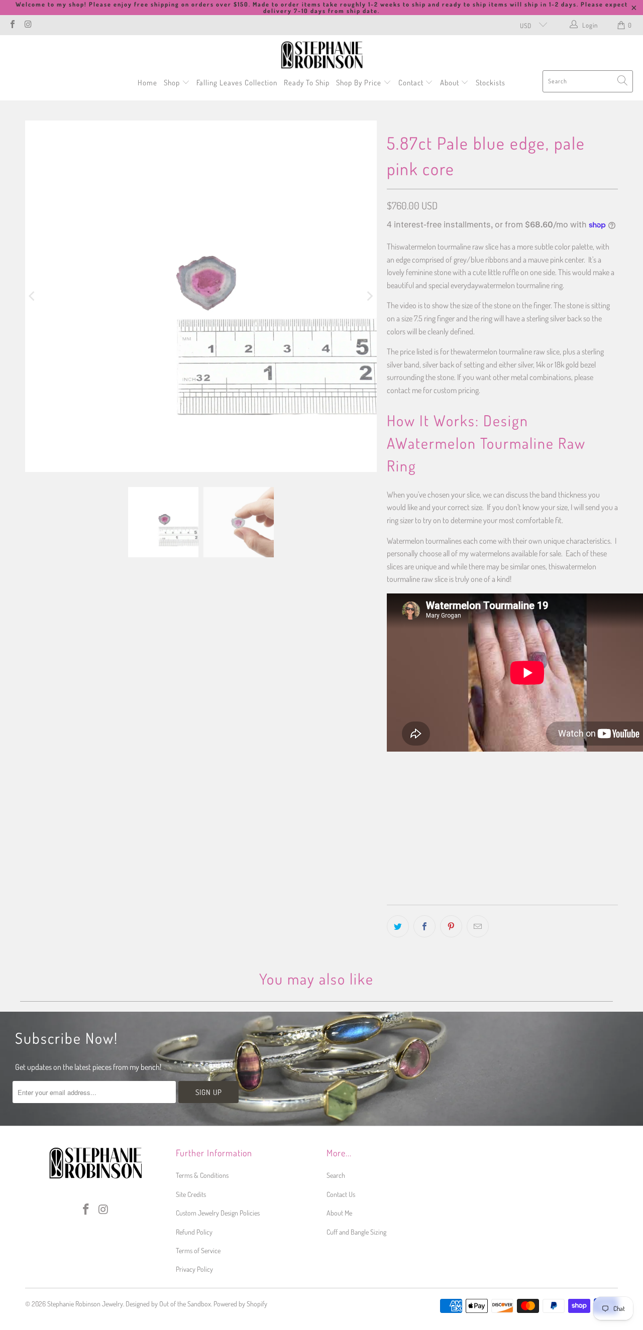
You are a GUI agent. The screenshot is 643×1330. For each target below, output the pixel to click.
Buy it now (559, 873)
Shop (173, 82)
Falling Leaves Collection (236, 82)
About (450, 82)
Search (336, 1175)
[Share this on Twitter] (398, 926)
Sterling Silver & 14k (495, 794)
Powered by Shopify (240, 1303)
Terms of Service (198, 1250)
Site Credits (191, 1194)
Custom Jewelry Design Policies (218, 1212)
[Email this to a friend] (478, 926)
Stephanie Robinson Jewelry (85, 1303)
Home (147, 82)
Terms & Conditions (202, 1175)
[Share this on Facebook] (424, 926)
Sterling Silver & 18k (572, 794)
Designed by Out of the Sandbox (168, 1303)
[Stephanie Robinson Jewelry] (321, 55)
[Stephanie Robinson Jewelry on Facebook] (12, 25)
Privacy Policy (194, 1269)
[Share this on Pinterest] (451, 926)
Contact (411, 82)
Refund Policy (194, 1232)
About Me (339, 1212)
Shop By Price (359, 82)
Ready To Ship (307, 82)
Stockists (490, 82)
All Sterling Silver (420, 794)
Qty (391, 824)
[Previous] (33, 296)
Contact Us (341, 1194)
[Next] (369, 296)
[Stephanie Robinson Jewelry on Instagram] (27, 25)
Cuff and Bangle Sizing (356, 1232)
